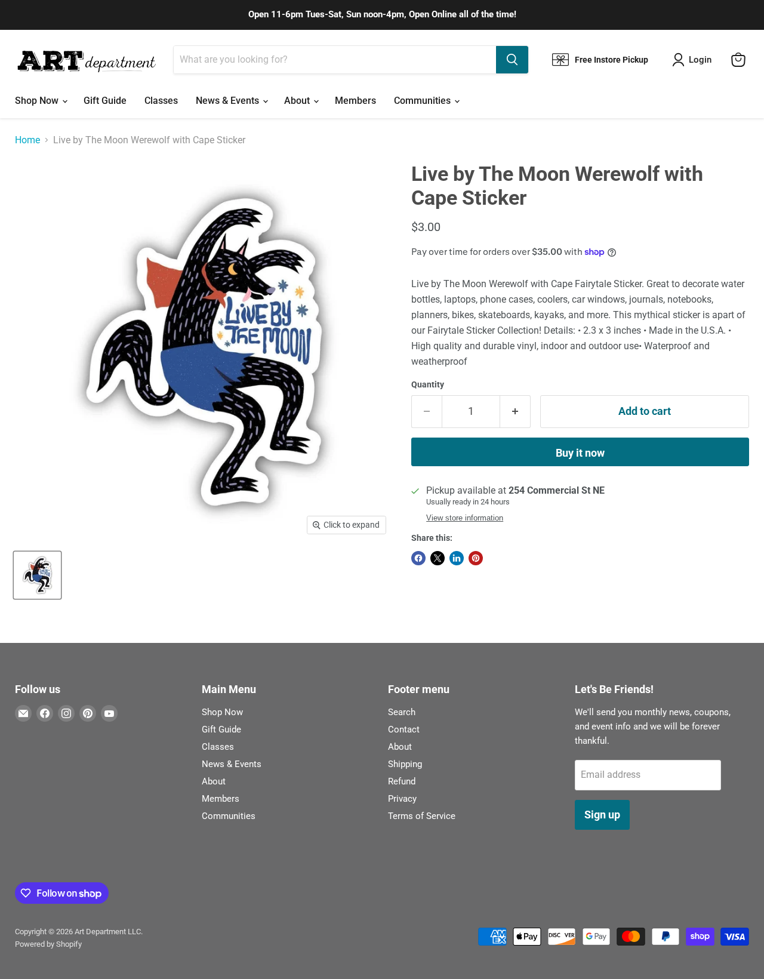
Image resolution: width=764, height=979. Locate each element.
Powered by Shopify (48, 944)
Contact (404, 729)
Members (355, 100)
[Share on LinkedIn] (456, 558)
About (298, 100)
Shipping (405, 764)
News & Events (228, 100)
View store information (464, 518)
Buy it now (580, 453)
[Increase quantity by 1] (515, 411)
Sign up (602, 814)
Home (27, 140)
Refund (401, 781)
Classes (161, 100)
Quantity (427, 384)
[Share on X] (437, 558)
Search (401, 712)
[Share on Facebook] (418, 558)
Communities (423, 100)
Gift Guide (105, 100)
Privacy (402, 798)
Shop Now (38, 100)
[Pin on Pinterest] (476, 558)
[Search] (512, 59)
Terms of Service (421, 816)
